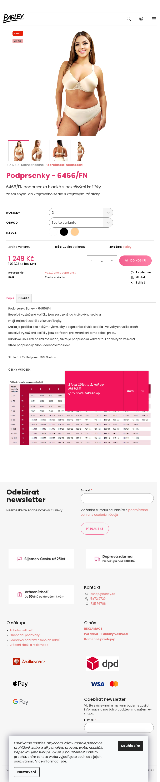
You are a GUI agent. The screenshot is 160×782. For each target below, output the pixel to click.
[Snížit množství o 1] (92, 261)
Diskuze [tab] (24, 298)
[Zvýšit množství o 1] (112, 261)
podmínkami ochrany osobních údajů (114, 512)
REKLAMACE (93, 628)
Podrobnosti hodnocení (64, 165)
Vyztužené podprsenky (60, 273)
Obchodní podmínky (25, 635)
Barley (127, 247)
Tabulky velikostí (21, 630)
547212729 (98, 599)
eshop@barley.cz (102, 594)
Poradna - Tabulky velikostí (106, 634)
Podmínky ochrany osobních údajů (35, 640)
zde (63, 761)
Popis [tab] (10, 298)
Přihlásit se (94, 529)
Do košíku (138, 260)
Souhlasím (130, 745)
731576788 (98, 604)
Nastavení (26, 772)
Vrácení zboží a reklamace (29, 645)
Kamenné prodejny (99, 639)
